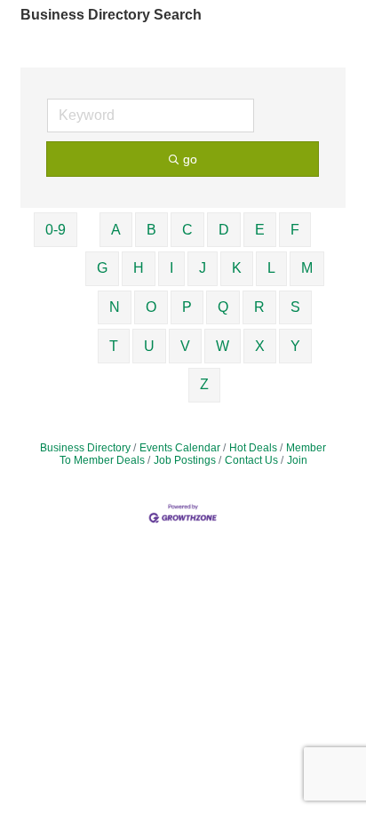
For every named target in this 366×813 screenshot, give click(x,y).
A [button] (116, 229)
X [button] (260, 346)
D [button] (224, 229)
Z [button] (204, 384)
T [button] (113, 346)
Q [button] (223, 307)
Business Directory (85, 448)
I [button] (171, 267)
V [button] (185, 346)
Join (297, 460)
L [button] (271, 267)
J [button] (202, 267)
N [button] (114, 307)
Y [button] (295, 346)
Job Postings (185, 460)
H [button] (138, 267)
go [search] (190, 159)
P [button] (187, 307)
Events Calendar (179, 448)
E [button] (260, 229)
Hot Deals (253, 448)
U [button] (149, 346)
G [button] (102, 267)
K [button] (237, 267)
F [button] (294, 229)
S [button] (295, 307)
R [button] (259, 307)
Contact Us (251, 460)
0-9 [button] (55, 229)
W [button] (222, 346)
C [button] (187, 229)
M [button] (307, 267)
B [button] (151, 229)
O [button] (151, 307)
